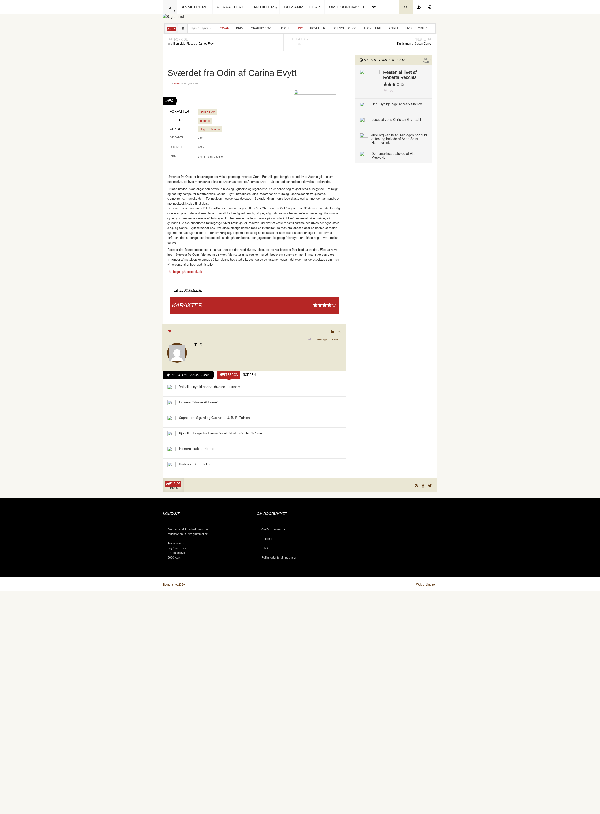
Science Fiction (344, 28)
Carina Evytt (207, 112)
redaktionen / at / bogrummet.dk (188, 534)
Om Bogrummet (347, 7)
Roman (224, 28)
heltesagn (321, 339)
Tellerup (205, 120)
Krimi (240, 28)
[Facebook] (423, 485)
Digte (285, 28)
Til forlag (266, 538)
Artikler (263, 7)
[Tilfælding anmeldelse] (374, 7)
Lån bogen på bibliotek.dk (184, 271)
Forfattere (230, 7)
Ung (300, 28)
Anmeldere (195, 7)
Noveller (317, 28)
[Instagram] (416, 485)
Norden (335, 339)
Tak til (265, 548)
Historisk (214, 129)
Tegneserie (373, 28)
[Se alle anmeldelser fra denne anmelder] (177, 352)
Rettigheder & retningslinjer (278, 557)
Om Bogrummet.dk (273, 529)
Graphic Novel (262, 28)
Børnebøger (201, 28)
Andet (393, 28)
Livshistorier (416, 28)
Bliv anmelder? (302, 7)
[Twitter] (430, 485)
